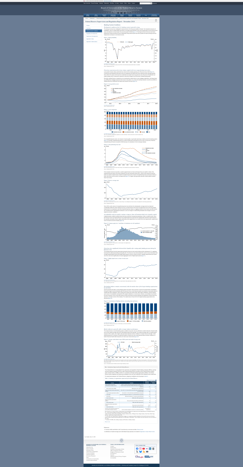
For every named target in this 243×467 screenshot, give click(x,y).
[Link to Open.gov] (150, 456)
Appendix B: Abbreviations (91, 41)
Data (146, 15)
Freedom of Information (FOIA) (117, 449)
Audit (122, 452)
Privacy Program (122, 456)
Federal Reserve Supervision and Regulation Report (107, 18)
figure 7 (143, 255)
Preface (88, 25)
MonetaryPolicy (104, 15)
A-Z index (117, 3)
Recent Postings (94, 3)
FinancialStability (122, 15)
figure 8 (110, 298)
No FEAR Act (113, 453)
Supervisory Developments (92, 36)
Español (112, 455)
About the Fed (89, 447)
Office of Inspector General (116, 450)
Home (86, 18)
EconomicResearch (138, 15)
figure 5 (127, 176)
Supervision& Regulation (113, 15)
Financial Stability (90, 453)
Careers (121, 3)
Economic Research (90, 456)
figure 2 (152, 71)
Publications (106, 3)
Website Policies (114, 456)
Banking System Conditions (92, 30)
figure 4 (106, 140)
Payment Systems (90, 454)
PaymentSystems (130, 15)
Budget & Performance (115, 452)
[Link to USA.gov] (139, 456)
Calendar (101, 3)
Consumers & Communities (154, 15)
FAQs (125, 3)
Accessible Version (107, 63)
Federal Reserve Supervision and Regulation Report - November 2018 (134, 18)
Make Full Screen (151, 380)
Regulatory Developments (91, 33)
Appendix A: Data (90, 38)
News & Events (89, 448)
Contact (133, 3)
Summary (88, 28)
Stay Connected (87, 3)
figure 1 (134, 31)
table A (146, 376)
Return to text (112, 63)
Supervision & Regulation (92, 451)
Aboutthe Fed (87, 15)
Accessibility (113, 457)
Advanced (154, 3)
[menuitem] (88, 15)
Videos (129, 3)
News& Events (96, 15)
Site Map (112, 3)
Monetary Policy (90, 450)
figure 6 (121, 220)
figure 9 (136, 336)
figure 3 (135, 81)
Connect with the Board (91, 460)
